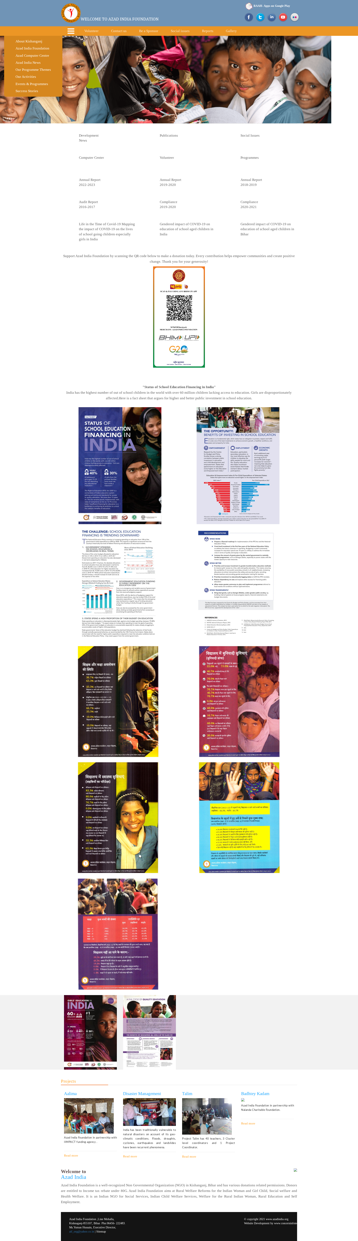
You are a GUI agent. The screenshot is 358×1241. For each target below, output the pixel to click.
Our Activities (26, 77)
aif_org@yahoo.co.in (81, 1231)
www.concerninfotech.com (289, 1223)
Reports (207, 31)
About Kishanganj (29, 41)
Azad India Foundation (32, 48)
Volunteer (91, 31)
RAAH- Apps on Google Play (272, 5)
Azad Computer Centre (32, 56)
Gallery (231, 31)
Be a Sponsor (148, 31)
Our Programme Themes (33, 70)
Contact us (119, 31)
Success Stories (27, 91)
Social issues (180, 31)
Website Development (257, 1223)
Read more (71, 1155)
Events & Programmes (32, 84)
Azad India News (28, 63)
